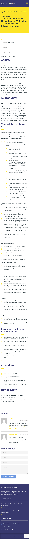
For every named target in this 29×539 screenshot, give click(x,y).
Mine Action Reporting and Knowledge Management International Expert (12, 511)
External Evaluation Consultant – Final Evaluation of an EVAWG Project (13, 504)
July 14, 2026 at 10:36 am (23, 434)
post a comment (9, 476)
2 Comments (5, 47)
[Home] (8, 3)
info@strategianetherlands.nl (9, 529)
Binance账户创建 (13, 434)
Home (2, 11)
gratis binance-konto (14, 418)
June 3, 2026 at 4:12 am (23, 420)
